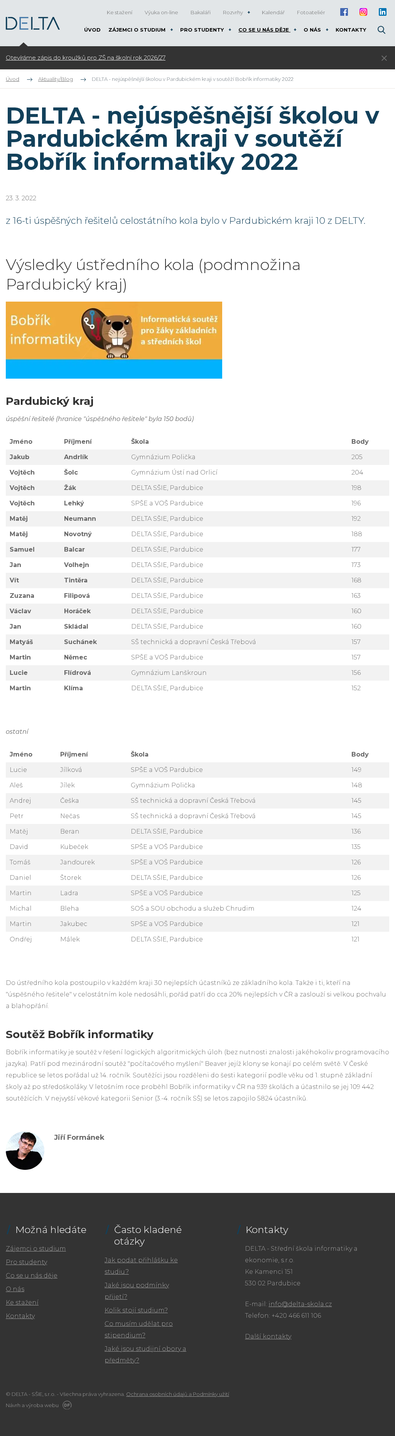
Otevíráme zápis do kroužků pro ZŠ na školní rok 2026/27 (85, 57)
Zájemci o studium (36, 1248)
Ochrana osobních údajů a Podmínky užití (177, 1394)
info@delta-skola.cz (300, 1304)
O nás (15, 1289)
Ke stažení (22, 1302)
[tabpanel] (150, 58)
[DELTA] (33, 23)
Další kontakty (268, 1336)
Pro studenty (26, 1262)
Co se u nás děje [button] (264, 30)
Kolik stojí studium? (136, 1310)
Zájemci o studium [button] (137, 30)
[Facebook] (344, 12)
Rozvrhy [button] (233, 12)
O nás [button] (313, 30)
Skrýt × (384, 58)
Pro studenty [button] (202, 30)
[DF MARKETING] (66, 1405)
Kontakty (20, 1316)
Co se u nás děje (31, 1275)
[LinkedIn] (382, 12)
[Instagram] (363, 12)
